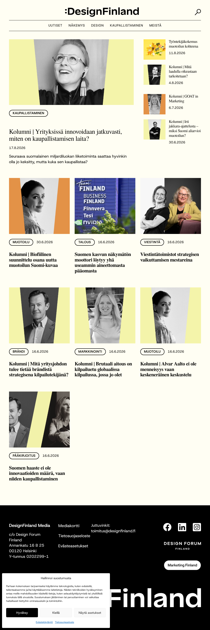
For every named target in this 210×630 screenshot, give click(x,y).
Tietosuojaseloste (64, 622)
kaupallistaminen (126, 25)
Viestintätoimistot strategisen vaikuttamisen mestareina (169, 257)
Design (97, 25)
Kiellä (56, 613)
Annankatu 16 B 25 (26, 545)
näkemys (76, 25)
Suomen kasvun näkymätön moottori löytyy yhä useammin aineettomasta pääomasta (103, 262)
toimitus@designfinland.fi (113, 531)
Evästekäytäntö (44, 622)
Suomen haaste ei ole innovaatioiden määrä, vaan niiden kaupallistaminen (37, 473)
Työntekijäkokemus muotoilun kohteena (183, 44)
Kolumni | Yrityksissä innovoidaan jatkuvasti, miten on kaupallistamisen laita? (65, 135)
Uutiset (55, 25)
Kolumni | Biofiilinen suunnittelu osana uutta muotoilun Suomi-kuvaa (33, 260)
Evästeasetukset (73, 546)
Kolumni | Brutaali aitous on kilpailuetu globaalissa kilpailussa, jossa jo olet (103, 369)
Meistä (155, 25)
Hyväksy (22, 613)
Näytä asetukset (90, 613)
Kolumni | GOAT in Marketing (183, 98)
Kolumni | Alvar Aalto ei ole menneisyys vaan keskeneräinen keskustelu (168, 369)
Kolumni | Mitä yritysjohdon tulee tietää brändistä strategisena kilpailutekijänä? (38, 369)
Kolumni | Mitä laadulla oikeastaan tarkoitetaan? (183, 71)
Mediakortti (68, 526)
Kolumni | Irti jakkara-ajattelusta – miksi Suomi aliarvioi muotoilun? (185, 128)
